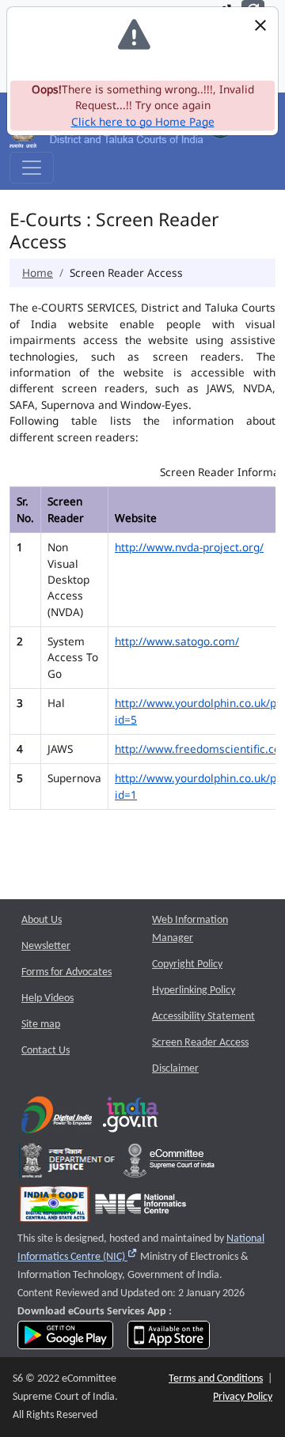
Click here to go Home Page (143, 121)
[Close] (260, 25)
